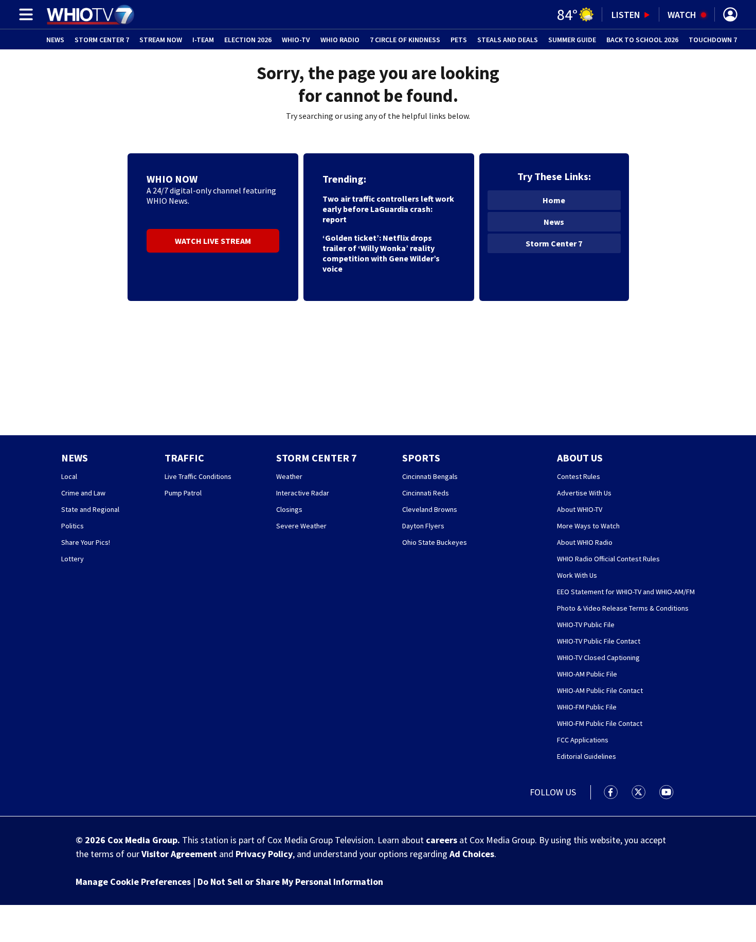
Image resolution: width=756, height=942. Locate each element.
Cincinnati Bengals (430, 476)
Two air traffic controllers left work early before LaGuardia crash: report (388, 208)
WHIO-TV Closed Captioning (598, 657)
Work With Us (577, 575)
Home (554, 200)
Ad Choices (471, 854)
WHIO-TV (296, 39)
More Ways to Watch (588, 525)
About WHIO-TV (579, 509)
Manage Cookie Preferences (133, 881)
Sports (421, 457)
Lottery (72, 558)
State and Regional (90, 509)
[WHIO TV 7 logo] (90, 14)
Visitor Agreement (179, 854)
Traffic (184, 457)
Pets (459, 39)
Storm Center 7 (102, 39)
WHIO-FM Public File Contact (599, 723)
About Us (580, 457)
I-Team (203, 39)
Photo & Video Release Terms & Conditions (623, 608)
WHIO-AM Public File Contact (600, 690)
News (55, 39)
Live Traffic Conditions (198, 476)
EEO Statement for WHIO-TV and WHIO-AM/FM (626, 591)
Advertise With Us (584, 492)
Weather (289, 476)
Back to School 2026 (642, 39)
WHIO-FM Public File (587, 707)
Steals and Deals (507, 39)
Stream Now (160, 39)
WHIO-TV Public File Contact (598, 641)
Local (69, 476)
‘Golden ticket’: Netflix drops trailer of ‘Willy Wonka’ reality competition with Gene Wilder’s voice (381, 253)
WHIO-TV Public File (586, 624)
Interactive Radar (302, 492)
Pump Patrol (183, 492)
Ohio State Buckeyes (434, 542)
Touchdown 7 (713, 39)
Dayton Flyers (423, 525)
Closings (289, 509)
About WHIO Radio (585, 542)
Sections (24, 14)
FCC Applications (582, 739)
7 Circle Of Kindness (405, 39)
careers (441, 840)
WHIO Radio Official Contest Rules (608, 558)
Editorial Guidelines (586, 756)
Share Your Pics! (85, 542)
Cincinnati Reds (425, 492)
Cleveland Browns (429, 509)
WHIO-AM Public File (587, 674)
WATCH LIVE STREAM (213, 241)
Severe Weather (301, 525)
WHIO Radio (339, 39)
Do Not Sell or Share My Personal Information (290, 881)
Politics (72, 525)
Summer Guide (572, 39)
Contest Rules (578, 476)
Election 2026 (248, 39)
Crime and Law (83, 492)
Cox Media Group (142, 840)
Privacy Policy (264, 854)
